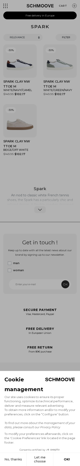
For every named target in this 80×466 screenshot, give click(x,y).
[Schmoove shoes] (40, 5)
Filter (66, 37)
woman (18, 270)
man (16, 263)
